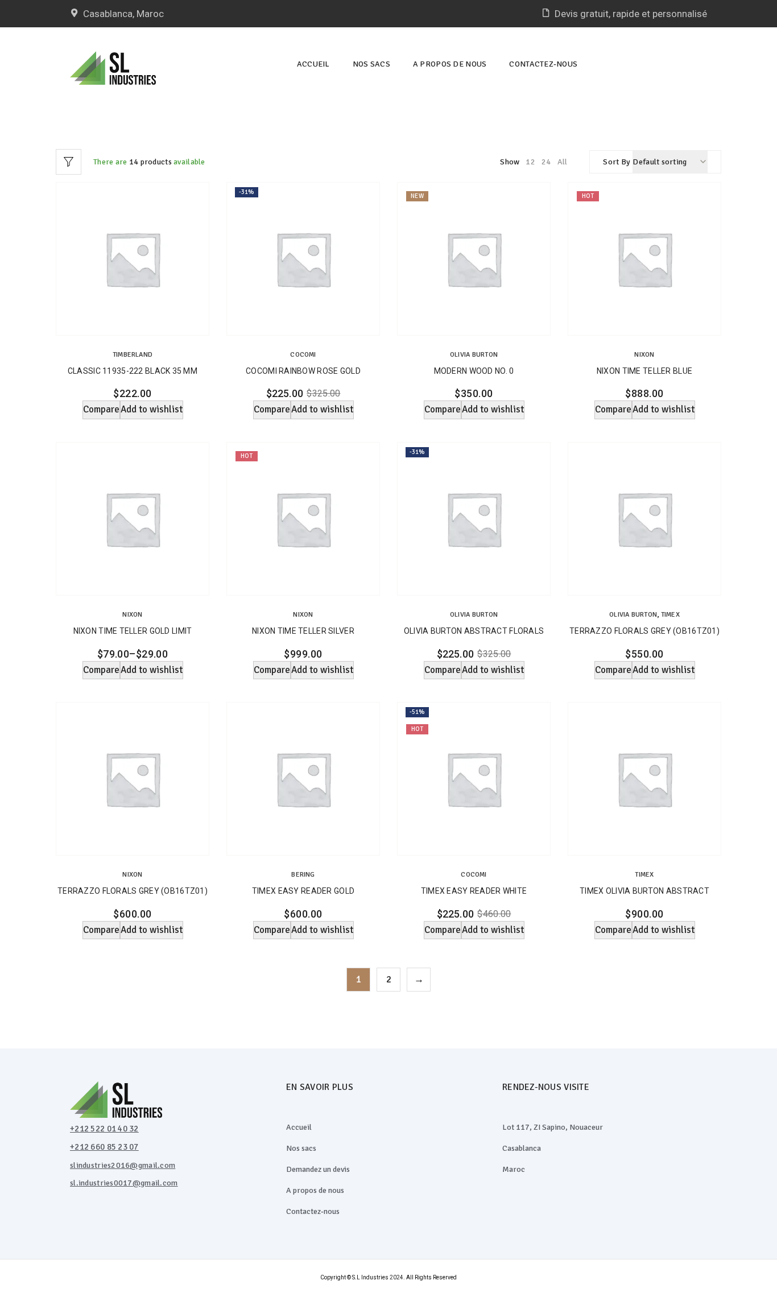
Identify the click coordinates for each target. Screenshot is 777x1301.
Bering (303, 874)
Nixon (644, 354)
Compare (101, 409)
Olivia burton (474, 354)
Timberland (132, 354)
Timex (670, 614)
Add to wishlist (152, 409)
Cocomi (303, 354)
